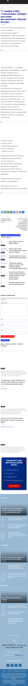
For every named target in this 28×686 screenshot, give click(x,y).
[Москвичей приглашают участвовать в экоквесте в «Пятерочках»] (4, 519)
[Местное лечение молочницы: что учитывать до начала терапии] (14, 555)
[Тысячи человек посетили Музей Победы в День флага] (4, 257)
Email (2, 324)
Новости (2, 266)
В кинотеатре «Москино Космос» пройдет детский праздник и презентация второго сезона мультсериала (17, 275)
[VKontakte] (20, 665)
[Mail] (7, 665)
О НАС (4, 670)
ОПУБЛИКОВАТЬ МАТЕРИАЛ (19, 670)
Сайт (2, 330)
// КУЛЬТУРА (4, 585)
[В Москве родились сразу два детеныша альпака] (4, 284)
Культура (2, 245)
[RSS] (12, 665)
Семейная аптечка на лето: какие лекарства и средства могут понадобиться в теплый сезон (16, 567)
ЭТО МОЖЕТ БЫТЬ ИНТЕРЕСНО (11, 235)
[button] (26, 2)
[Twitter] (16, 665)
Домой (2, 5)
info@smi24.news (18, 655)
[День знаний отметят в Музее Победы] (4, 243)
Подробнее (14, 486)
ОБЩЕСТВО (4, 498)
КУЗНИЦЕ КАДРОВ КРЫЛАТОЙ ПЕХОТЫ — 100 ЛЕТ (7, 220)
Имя (2, 319)
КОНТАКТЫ (9, 670)
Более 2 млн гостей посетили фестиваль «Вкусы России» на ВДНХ (18, 250)
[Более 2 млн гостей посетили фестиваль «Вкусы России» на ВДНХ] (4, 250)
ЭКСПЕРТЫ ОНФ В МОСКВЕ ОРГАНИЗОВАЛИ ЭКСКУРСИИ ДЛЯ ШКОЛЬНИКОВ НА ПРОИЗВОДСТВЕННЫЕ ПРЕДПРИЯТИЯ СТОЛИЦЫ (21, 224)
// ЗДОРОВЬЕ (4, 545)
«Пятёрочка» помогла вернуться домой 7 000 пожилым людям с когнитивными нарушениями (13, 382)
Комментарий (4, 302)
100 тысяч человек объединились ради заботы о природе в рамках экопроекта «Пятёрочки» (17, 526)
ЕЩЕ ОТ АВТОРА (6, 237)
